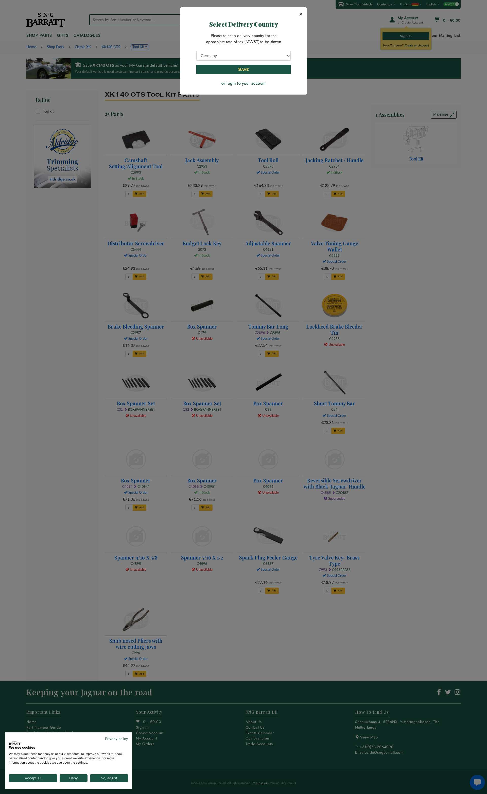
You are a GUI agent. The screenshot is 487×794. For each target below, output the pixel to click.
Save (243, 69)
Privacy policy (116, 739)
